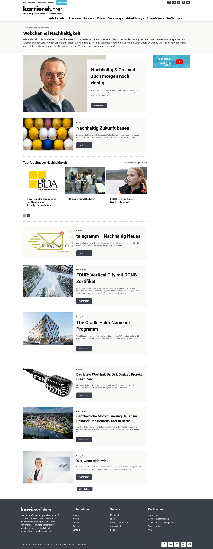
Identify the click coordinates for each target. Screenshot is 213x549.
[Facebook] (169, 2)
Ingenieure (79, 230)
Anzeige (78, 122)
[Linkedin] (174, 2)
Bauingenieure (95, 64)
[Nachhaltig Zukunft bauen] (48, 134)
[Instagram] (183, 2)
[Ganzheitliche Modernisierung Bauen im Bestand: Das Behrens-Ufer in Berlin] (48, 423)
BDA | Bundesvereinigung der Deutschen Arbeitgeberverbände (41, 202)
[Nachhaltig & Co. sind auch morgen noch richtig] (64, 83)
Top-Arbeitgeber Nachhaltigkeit (45, 162)
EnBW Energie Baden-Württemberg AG (122, 201)
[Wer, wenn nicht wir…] (48, 467)
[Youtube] (188, 2)
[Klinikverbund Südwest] (85, 180)
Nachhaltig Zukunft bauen (102, 128)
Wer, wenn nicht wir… (92, 461)
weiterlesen (99, 105)
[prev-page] (24, 215)
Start (25, 27)
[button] (187, 18)
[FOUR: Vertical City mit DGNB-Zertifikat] (48, 281)
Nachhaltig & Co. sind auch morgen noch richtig (113, 76)
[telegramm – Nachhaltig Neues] (48, 242)
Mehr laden (84, 489)
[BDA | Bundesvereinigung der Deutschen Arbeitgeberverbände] (43, 180)
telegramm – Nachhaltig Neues (108, 236)
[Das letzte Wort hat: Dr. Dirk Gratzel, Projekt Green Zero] (48, 381)
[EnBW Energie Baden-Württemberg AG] (126, 180)
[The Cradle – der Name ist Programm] (48, 328)
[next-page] (28, 215)
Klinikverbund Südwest (81, 199)
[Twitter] (178, 2)
